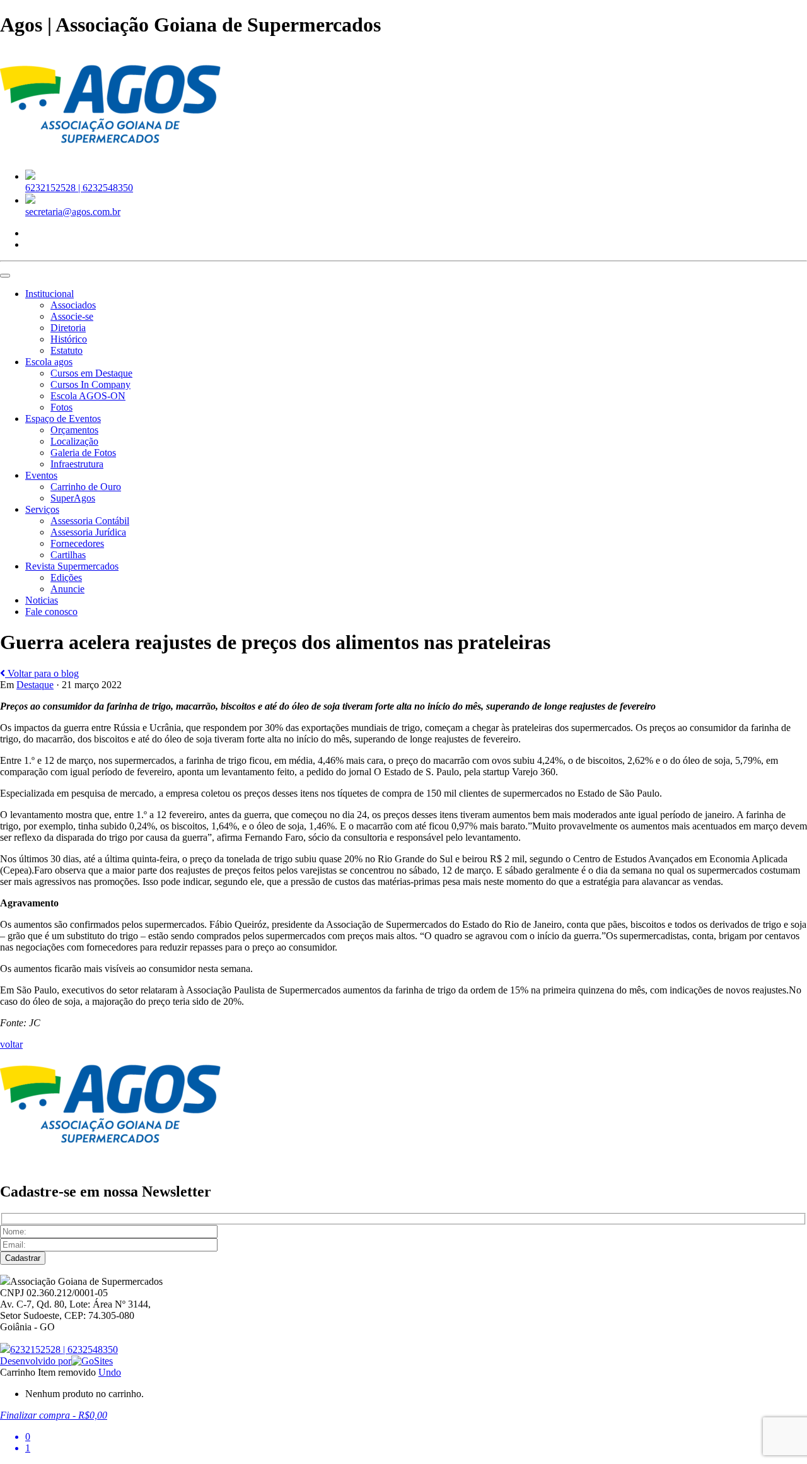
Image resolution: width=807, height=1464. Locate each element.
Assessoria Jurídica (88, 532)
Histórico (68, 339)
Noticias (41, 600)
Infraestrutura (76, 464)
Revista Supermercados (72, 566)
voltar (11, 1044)
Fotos (61, 407)
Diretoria (68, 327)
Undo (109, 1372)
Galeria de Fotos (83, 452)
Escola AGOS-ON (87, 395)
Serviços (42, 509)
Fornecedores (77, 543)
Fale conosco (51, 611)
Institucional (49, 293)
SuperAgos (72, 498)
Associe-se (71, 316)
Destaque (35, 684)
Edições (66, 577)
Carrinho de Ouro (85, 486)
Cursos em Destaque (91, 373)
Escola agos (49, 361)
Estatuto (66, 350)
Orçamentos (74, 430)
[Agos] (110, 153)
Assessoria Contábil (89, 520)
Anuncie (67, 588)
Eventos (41, 475)
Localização (74, 441)
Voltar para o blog (42, 673)
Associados (73, 305)
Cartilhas (68, 554)
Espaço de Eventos (63, 418)
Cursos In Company (90, 384)
